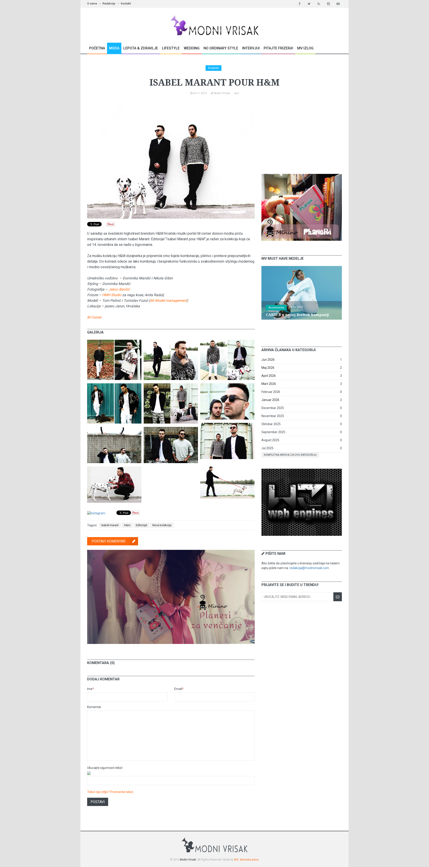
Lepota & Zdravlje (140, 48)
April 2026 (268, 376)
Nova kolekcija (161, 525)
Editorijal (141, 525)
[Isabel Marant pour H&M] (114, 342)
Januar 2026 (270, 400)
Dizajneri (213, 68)
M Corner (94, 317)
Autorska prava (249, 859)
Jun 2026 (268, 359)
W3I (236, 859)
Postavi (97, 802)
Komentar (94, 707)
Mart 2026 (268, 384)
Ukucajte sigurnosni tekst (104, 768)
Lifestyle (171, 48)
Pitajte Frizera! (278, 48)
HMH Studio (111, 295)
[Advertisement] (301, 135)
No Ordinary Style (221, 48)
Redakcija (109, 3)
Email (179, 689)
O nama (92, 3)
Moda (114, 48)
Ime (90, 689)
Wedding (192, 48)
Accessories (276, 307)
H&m (127, 525)
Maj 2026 (267, 367)
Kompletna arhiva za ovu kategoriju (290, 454)
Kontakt (126, 3)
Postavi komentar (108, 541)
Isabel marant (110, 525)
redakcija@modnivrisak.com (309, 568)
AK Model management (168, 300)
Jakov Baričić (119, 289)
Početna (97, 48)
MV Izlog (305, 48)
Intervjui (251, 48)
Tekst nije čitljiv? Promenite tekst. (110, 792)
